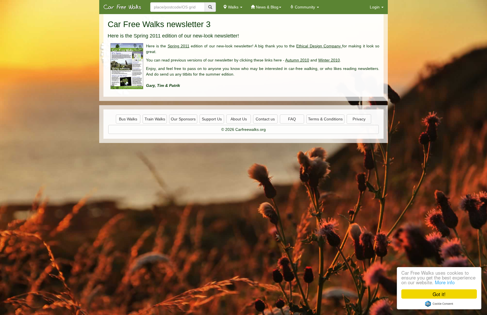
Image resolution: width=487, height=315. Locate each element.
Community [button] (305, 7)
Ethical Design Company (319, 46)
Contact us (265, 119)
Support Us (212, 119)
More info (445, 282)
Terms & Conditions (325, 119)
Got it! (439, 294)
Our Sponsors (183, 119)
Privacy (359, 119)
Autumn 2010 (297, 60)
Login (375, 7)
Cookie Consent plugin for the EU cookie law (439, 304)
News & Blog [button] (266, 7)
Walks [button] (233, 7)
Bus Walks (128, 119)
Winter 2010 (329, 60)
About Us (239, 119)
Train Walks (155, 119)
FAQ (292, 119)
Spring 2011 (178, 46)
